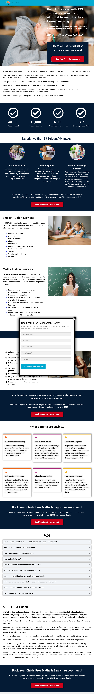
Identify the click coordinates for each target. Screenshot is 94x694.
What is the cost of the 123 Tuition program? (22, 570)
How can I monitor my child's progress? (19, 553)
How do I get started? (12, 559)
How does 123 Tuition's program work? (19, 547)
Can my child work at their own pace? (19, 593)
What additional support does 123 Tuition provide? (24, 588)
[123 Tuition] (12, 3)
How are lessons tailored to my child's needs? (22, 565)
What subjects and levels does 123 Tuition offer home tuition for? (30, 542)
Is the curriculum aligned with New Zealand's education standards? (30, 582)
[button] (47, 542)
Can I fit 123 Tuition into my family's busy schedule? (25, 576)
